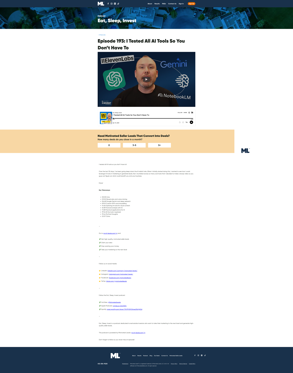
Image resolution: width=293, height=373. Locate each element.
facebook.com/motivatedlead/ (120, 278)
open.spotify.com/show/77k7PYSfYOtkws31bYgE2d (124, 309)
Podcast (145, 355)
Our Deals (157, 355)
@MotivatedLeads (114, 302)
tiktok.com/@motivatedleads (116, 281)
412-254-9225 (102, 364)
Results (157, 4)
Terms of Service (183, 363)
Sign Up (191, 4)
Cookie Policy (192, 363)
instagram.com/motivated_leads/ (121, 274)
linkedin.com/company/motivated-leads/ (122, 271)
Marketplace (125, 363)
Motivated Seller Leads (176, 355)
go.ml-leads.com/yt (110, 233)
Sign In (181, 4)
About (150, 4)
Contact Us (172, 4)
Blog (151, 355)
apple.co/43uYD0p (120, 306)
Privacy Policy (174, 363)
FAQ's (164, 4)
